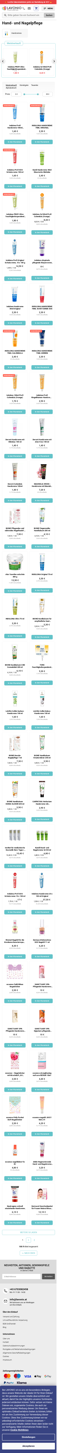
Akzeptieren (28, 1446)
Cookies (6, 1356)
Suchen (49, 15)
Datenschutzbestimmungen (14, 1346)
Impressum (7, 1360)
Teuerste (34, 85)
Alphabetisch (11, 88)
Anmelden (48, 1276)
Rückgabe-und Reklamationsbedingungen (19, 1349)
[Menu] (48, 8)
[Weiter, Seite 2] (28, 1240)
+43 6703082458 (19, 1289)
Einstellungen (28, 1437)
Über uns (6, 1339)
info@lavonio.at (18, 1299)
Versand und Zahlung (11, 1317)
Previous (3, 61)
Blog (4, 1327)
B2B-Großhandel (9, 1324)
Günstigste (24, 85)
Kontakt (6, 1342)
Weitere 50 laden (28, 1232)
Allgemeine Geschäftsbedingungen (16, 1353)
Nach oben (29, 1253)
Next (54, 61)
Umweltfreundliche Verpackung (15, 1320)
